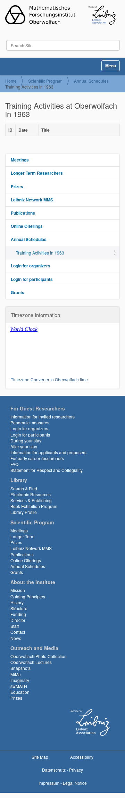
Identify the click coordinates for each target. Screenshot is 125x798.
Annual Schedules (91, 81)
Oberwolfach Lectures (31, 662)
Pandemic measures (29, 422)
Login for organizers (30, 266)
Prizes (17, 186)
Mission (17, 590)
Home (11, 81)
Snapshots (20, 668)
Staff (14, 626)
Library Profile (23, 512)
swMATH (18, 686)
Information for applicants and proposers (48, 452)
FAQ (14, 464)
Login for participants (32, 279)
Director (17, 620)
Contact (17, 632)
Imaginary (19, 680)
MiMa (15, 674)
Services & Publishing (31, 500)
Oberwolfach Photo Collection (38, 656)
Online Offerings (27, 226)
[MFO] (60, 15)
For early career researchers (37, 458)
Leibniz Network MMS (32, 200)
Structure (18, 608)
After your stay (23, 446)
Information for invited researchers (42, 416)
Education (20, 692)
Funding (18, 614)
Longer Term (22, 536)
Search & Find (23, 488)
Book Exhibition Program (33, 506)
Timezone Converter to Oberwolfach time (49, 379)
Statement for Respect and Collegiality (46, 470)
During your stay (25, 440)
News (15, 638)
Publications (23, 213)
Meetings (20, 160)
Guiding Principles (27, 596)
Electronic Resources (30, 494)
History (17, 602)
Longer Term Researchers (37, 173)
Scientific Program (45, 81)
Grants (17, 292)
